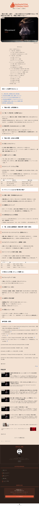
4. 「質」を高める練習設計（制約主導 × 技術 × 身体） (20, 68)
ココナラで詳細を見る (19, 496)
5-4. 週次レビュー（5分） (15, 81)
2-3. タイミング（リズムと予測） (17, 60)
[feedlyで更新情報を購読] (18, 461)
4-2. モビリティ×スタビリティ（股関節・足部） (19, 72)
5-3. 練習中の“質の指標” (15, 80)
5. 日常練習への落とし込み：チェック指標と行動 (12, 101)
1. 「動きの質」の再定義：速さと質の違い (11, 93)
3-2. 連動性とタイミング (15, 65)
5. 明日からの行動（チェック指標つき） (17, 75)
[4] (34, 337)
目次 (18, 46)
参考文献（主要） (13, 83)
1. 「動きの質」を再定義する (15, 50)
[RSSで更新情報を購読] (20, 461)
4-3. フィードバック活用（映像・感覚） (18, 73)
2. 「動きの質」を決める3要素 (15, 55)
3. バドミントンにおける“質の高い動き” (17, 62)
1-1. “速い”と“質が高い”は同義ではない (18, 52)
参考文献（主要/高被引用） (8, 102)
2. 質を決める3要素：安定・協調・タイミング (11, 95)
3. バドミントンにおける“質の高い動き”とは (11, 97)
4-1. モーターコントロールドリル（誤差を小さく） (20, 70)
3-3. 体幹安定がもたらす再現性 (16, 67)
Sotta (19, 456)
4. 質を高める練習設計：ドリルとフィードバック (12, 99)
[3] (7, 335)
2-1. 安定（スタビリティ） (16, 57)
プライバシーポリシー (19, 502)
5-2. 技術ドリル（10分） (15, 78)
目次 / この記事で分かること (15, 49)
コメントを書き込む (19, 437)
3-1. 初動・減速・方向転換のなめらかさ (18, 63)
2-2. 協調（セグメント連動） (16, 58)
